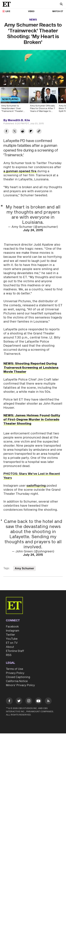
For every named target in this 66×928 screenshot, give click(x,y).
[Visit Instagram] (28, 701)
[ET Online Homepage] (8, 4)
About (10, 647)
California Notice (17, 681)
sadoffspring (36, 485)
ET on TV (12, 643)
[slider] (33, 77)
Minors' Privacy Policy (20, 685)
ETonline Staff (15, 651)
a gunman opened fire (20, 171)
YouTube (11, 639)
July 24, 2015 (33, 230)
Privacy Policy (15, 673)
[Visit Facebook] (9, 701)
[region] (33, 68)
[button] (6, 82)
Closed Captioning (18, 677)
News (33, 20)
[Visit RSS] (48, 701)
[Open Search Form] (61, 4)
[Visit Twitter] (19, 701)
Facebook (12, 627)
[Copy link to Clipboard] (39, 131)
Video (31, 11)
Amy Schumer (24, 568)
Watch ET (57, 11)
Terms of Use (14, 669)
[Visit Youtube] (38, 700)
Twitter (10, 635)
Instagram (12, 631)
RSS (9, 655)
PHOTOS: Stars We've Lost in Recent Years (31, 476)
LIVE (8, 11)
